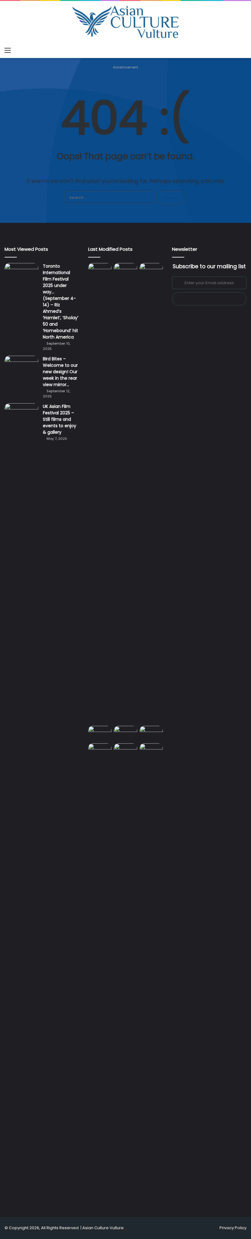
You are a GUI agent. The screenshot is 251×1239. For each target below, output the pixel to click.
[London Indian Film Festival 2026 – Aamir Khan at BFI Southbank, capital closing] (125, 973)
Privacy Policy (232, 1228)
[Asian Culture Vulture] (125, 22)
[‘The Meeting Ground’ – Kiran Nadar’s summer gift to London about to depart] (125, 493)
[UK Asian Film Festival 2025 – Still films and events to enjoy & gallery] (21, 414)
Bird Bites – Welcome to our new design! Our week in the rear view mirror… (60, 372)
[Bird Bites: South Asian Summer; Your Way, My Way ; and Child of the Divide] (151, 750)
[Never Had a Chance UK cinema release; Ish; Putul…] (151, 493)
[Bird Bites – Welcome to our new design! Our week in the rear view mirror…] (21, 367)
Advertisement (125, 67)
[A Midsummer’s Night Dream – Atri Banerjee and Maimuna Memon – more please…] (99, 750)
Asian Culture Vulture (103, 1228)
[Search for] (243, 50)
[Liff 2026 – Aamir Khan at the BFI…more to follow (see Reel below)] (151, 733)
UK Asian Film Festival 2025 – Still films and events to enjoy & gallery (59, 419)
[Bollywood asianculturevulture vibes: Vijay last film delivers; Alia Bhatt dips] (99, 732)
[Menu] (8, 50)
